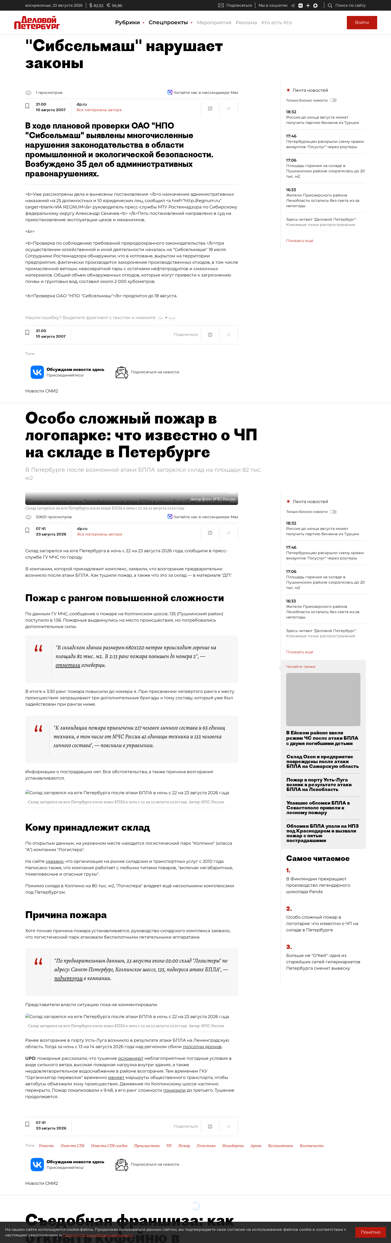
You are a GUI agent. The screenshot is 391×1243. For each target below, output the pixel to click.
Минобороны (233, 1146)
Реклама (246, 23)
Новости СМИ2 (41, 391)
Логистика (206, 1146)
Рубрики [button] (128, 22)
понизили (174, 1090)
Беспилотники (280, 1146)
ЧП (169, 1146)
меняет (116, 1077)
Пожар (184, 1146)
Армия (256, 1146)
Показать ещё (299, 240)
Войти (362, 22)
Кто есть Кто (276, 23)
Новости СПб (72, 1146)
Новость (46, 1146)
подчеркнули (68, 978)
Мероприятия (214, 23)
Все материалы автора (99, 109)
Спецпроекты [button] (169, 22)
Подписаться (239, 5)
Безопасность (312, 1146)
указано (54, 861)
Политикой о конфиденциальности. (98, 1235)
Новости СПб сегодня (109, 1146)
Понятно (370, 1232)
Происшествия (147, 1146)
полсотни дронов (202, 1046)
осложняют (130, 1058)
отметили (68, 665)
